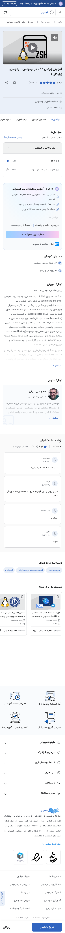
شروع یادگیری (47, 927)
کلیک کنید (11, 3)
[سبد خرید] (5, 12)
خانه (60, 22)
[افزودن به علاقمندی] (57, 596)
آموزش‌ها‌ (45, 22)
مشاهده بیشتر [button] (53, 844)
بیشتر (55, 217)
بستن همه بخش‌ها (13, 137)
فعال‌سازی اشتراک (34, 234)
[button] (33, 12)
